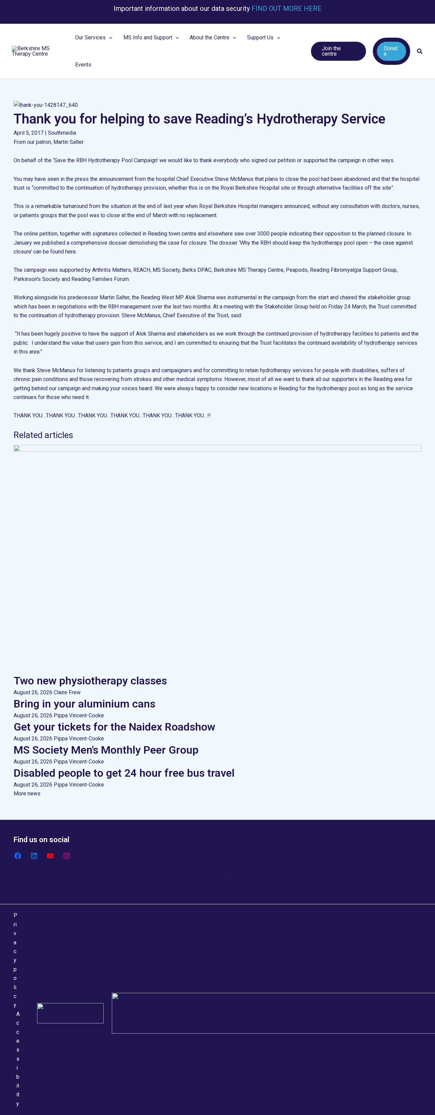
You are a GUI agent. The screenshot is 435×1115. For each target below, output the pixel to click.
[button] (109, 37)
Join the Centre (315, 865)
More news (27, 793)
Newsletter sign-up (320, 856)
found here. (63, 251)
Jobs (303, 874)
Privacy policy (15, 960)
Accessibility (18, 1059)
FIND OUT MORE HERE (285, 8)
